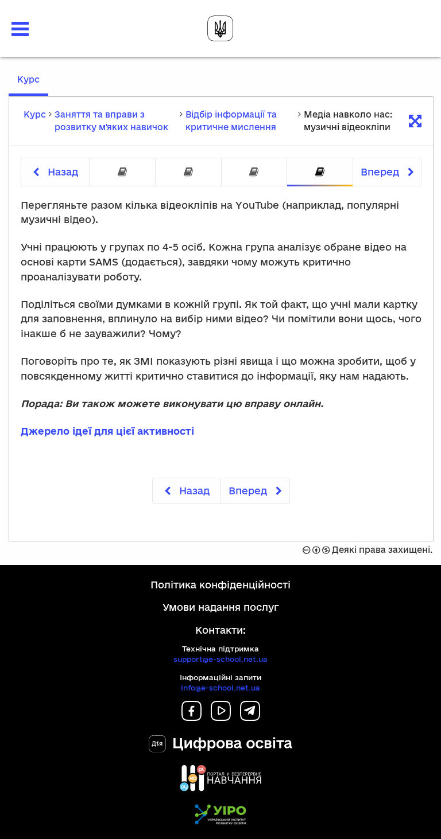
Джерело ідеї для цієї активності (107, 431)
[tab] (122, 172)
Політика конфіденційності (220, 584)
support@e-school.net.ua (220, 659)
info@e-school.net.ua (220, 688)
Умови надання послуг (221, 607)
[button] (20, 29)
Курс (32, 85)
